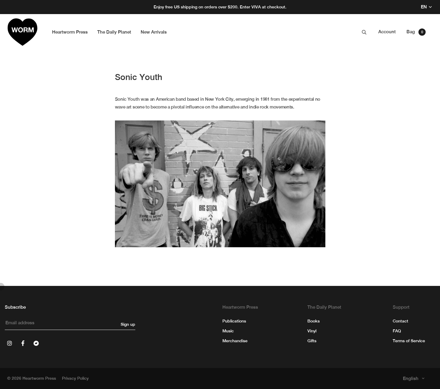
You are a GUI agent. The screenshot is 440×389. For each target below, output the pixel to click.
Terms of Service (409, 340)
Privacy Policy (75, 378)
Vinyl (311, 330)
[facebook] (23, 343)
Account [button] (387, 31)
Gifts (311, 340)
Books (313, 321)
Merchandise (235, 340)
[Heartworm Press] (22, 32)
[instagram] (9, 343)
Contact (400, 321)
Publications (234, 321)
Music (228, 330)
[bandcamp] (36, 343)
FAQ (397, 330)
